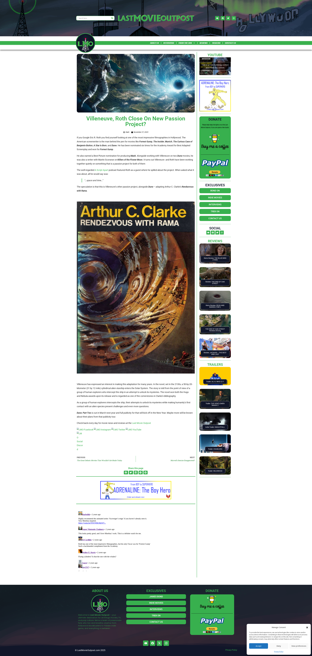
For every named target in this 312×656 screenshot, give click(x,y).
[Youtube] (217, 18)
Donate (215, 119)
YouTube (215, 55)
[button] (307, 627)
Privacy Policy (278, 652)
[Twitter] (228, 18)
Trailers (215, 365)
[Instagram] (234, 18)
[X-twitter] (159, 643)
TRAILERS (216, 43)
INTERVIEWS (168, 43)
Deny (279, 646)
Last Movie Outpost (141, 423)
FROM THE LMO (185, 43)
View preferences (298, 646)
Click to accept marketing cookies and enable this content (215, 66)
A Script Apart (101, 170)
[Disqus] (135, 540)
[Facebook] (223, 18)
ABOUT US (154, 43)
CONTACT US (230, 43)
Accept (258, 646)
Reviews (215, 241)
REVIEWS (203, 43)
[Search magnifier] (112, 18)
